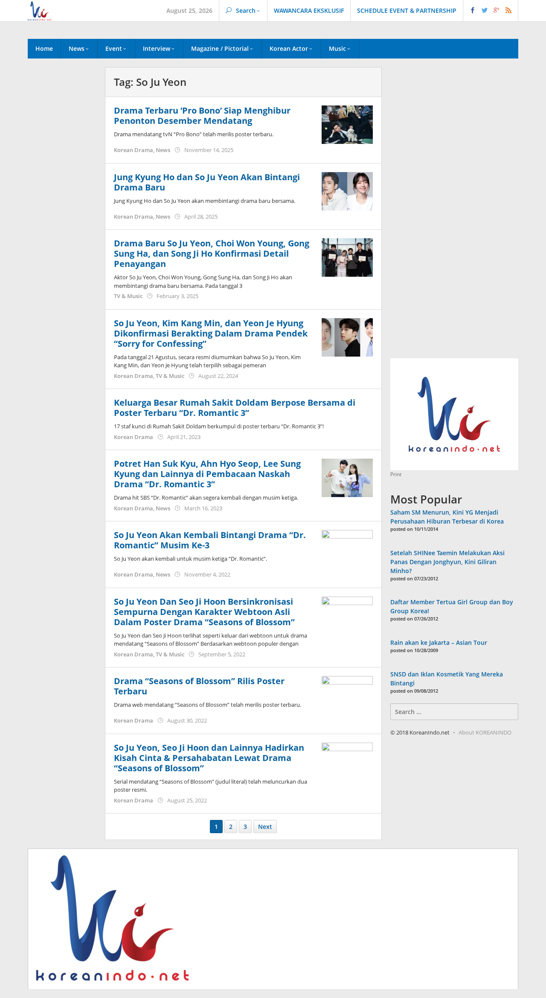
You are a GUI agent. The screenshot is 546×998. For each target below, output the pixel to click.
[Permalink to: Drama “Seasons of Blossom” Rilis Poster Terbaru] (347, 695)
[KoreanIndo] (39, 10)
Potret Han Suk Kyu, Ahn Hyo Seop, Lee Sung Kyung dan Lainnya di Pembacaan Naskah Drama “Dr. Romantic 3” (207, 474)
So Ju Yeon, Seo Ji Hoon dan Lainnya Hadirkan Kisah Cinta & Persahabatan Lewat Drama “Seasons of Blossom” (209, 758)
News (163, 150)
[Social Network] (490, 10)
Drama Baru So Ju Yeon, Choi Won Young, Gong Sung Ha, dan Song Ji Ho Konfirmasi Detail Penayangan (211, 253)
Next (265, 826)
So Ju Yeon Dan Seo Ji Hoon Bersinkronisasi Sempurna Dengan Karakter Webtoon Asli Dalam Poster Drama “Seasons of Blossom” (204, 612)
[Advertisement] (62, 213)
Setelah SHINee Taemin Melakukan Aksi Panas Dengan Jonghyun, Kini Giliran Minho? (447, 562)
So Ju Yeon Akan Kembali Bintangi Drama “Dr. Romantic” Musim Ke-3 (210, 540)
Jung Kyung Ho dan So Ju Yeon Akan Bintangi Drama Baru (207, 182)
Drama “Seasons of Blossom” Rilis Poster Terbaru (199, 686)
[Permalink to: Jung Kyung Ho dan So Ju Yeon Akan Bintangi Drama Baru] (347, 190)
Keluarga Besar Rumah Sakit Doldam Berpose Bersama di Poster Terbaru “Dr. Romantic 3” (234, 408)
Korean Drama (133, 150)
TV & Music (128, 296)
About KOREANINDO (485, 732)
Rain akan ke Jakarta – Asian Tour (438, 642)
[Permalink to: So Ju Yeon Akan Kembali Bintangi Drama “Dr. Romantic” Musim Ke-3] (347, 548)
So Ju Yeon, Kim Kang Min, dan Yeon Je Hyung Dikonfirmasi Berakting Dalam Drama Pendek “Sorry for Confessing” (211, 333)
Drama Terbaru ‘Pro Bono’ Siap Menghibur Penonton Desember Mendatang (202, 115)
